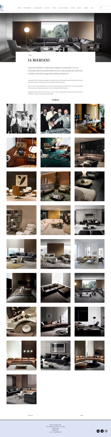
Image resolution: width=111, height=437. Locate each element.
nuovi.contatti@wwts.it (55, 432)
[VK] (98, 431)
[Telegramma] (102, 431)
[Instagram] (106, 431)
